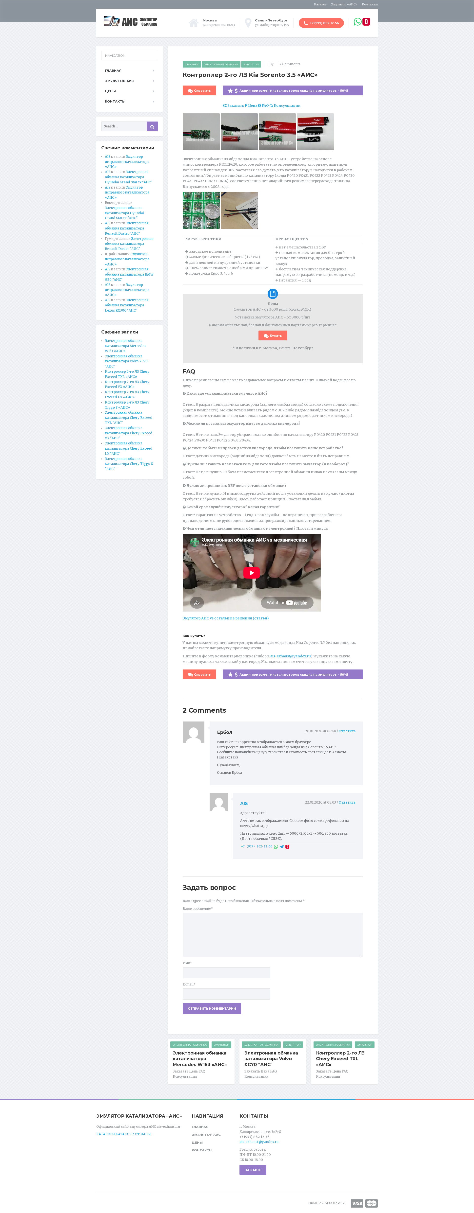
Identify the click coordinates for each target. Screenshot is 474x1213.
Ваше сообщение (198, 909)
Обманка (191, 64)
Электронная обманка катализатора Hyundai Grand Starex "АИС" (128, 177)
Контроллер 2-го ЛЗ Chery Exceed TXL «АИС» (340, 1059)
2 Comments (289, 64)
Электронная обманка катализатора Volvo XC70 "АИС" (271, 1059)
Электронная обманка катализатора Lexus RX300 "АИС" (126, 305)
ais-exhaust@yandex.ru (290, 656)
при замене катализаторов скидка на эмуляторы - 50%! (293, 90)
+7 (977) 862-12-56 (324, 23)
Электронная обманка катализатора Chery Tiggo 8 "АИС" (129, 464)
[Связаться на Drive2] (366, 21)
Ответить (347, 731)
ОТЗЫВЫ (143, 1134)
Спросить (202, 90)
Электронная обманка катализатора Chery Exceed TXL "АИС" (128, 417)
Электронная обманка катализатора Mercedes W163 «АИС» (200, 1059)
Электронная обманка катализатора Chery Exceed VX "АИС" (128, 433)
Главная (113, 70)
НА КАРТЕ (253, 1170)
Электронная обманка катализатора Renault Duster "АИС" (126, 228)
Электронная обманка (221, 64)
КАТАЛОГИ (105, 1134)
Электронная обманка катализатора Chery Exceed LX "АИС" (128, 448)
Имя (187, 963)
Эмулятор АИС (119, 81)
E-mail (189, 984)
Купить (276, 335)
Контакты (370, 4)
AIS (244, 803)
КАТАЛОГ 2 (125, 1134)
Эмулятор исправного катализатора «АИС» (127, 162)
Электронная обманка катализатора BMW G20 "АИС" (129, 274)
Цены (110, 91)
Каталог (320, 4)
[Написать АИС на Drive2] (287, 846)
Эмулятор (251, 64)
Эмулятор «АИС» (344, 4)
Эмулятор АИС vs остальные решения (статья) (226, 618)
